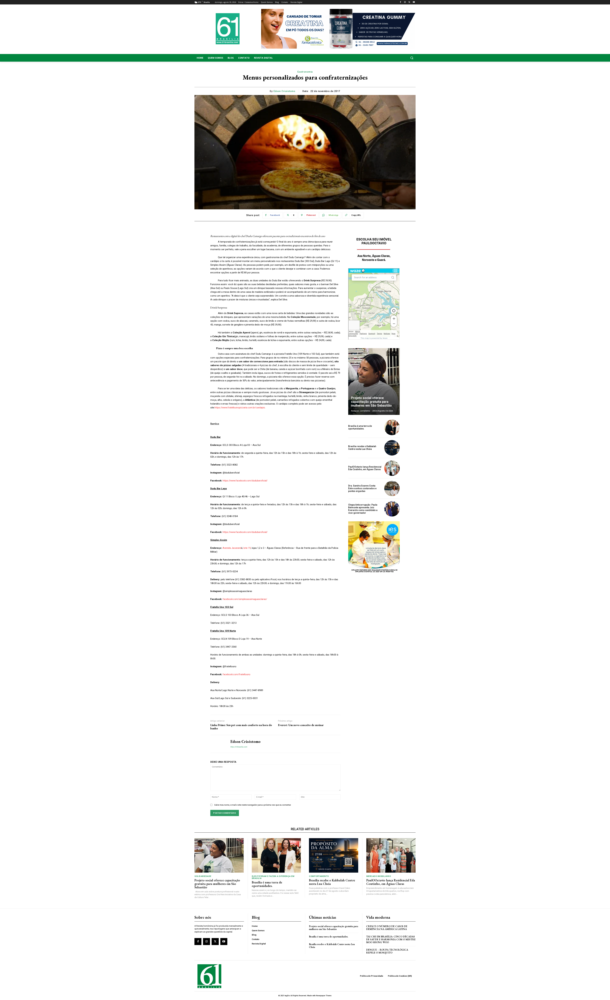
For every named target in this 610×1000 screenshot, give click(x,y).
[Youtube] (414, 2)
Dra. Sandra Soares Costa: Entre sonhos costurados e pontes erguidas (362, 488)
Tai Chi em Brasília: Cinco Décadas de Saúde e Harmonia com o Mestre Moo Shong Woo (391, 939)
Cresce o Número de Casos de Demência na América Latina (386, 928)
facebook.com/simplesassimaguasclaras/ (245, 599)
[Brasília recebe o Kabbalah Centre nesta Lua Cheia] (392, 448)
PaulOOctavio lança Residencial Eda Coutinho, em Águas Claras (364, 468)
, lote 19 (246, 548)
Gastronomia (305, 71)
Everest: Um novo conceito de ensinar (301, 725)
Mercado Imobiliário (378, 876)
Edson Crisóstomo (284, 91)
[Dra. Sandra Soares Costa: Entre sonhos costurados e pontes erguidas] (392, 488)
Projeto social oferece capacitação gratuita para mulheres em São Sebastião (371, 401)
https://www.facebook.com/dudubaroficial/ (245, 480)
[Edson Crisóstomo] (218, 744)
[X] (409, 2)
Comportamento (319, 876)
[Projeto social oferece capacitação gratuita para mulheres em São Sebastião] (374, 381)
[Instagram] (405, 2)
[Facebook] (400, 2)
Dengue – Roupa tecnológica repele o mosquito (387, 951)
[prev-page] (388, 353)
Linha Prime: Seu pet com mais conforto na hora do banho (241, 726)
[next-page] (394, 353)
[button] (391, 58)
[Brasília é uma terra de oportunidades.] (392, 427)
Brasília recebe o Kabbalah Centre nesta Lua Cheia (362, 447)
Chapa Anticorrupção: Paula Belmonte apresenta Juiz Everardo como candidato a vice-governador (362, 508)
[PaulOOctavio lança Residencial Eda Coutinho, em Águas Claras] (392, 468)
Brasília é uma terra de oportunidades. (360, 427)
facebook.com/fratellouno (236, 674)
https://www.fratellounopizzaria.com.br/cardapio (240, 407)
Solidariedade (202, 876)
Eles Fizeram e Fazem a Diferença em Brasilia (273, 877)
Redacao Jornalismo (360, 411)
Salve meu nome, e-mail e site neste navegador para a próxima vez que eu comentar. (252, 805)
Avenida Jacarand (232, 548)
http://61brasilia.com (238, 747)
